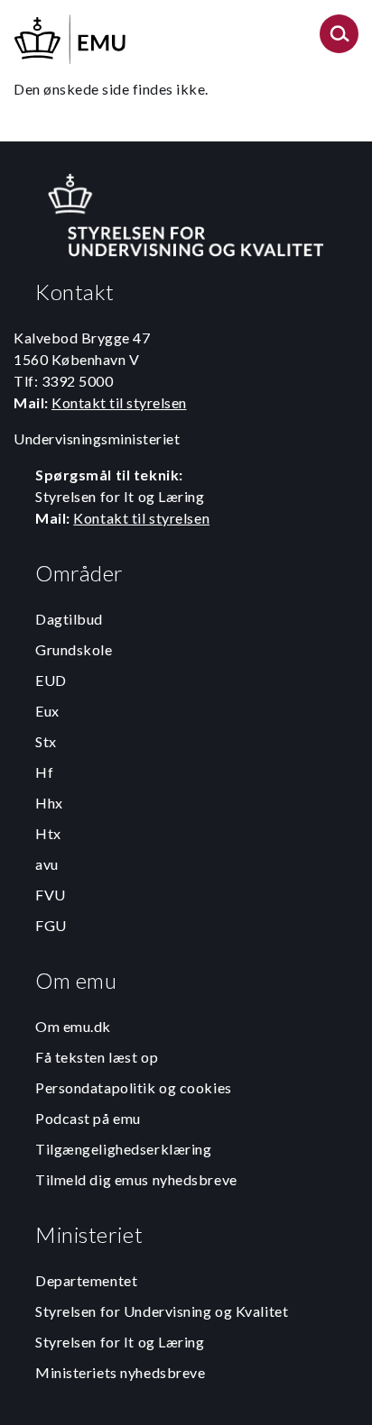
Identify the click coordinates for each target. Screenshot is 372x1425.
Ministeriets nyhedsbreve (120, 1372)
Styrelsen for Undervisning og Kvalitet (161, 1311)
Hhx (49, 802)
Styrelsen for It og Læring (120, 1341)
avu (47, 863)
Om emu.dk (73, 1026)
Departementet (86, 1280)
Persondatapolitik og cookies (133, 1087)
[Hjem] (71, 36)
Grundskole (74, 649)
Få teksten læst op (96, 1056)
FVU (50, 894)
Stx (46, 741)
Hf (44, 772)
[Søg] (339, 39)
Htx (48, 833)
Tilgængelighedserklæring (123, 1148)
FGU (51, 925)
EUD (51, 680)
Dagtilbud (69, 618)
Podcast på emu (88, 1118)
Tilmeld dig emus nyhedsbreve (136, 1179)
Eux (47, 710)
